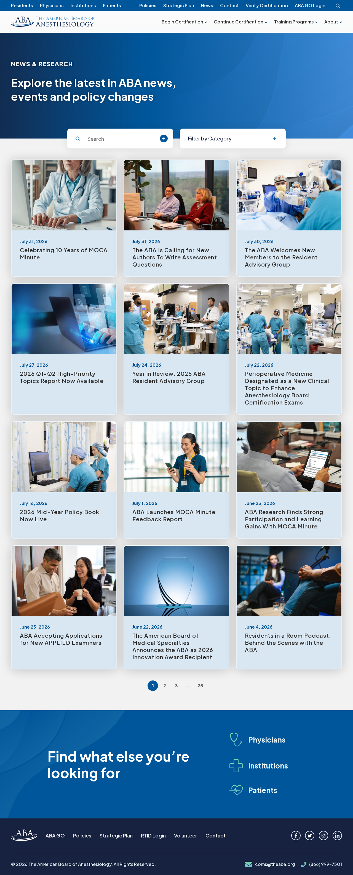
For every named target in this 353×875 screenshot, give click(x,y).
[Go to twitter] (309, 835)
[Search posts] (164, 138)
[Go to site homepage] (24, 835)
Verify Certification (267, 5)
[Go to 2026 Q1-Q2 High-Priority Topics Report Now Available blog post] (64, 349)
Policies (147, 5)
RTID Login (153, 835)
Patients (112, 5)
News (207, 5)
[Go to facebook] (296, 835)
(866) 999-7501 (325, 864)
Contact (229, 5)
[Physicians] (263, 740)
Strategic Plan (178, 5)
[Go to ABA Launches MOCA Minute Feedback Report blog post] (176, 480)
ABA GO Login (310, 5)
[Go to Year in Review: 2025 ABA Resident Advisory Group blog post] (176, 349)
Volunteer (185, 835)
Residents (22, 5)
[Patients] (263, 790)
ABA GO (55, 835)
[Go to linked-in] (337, 835)
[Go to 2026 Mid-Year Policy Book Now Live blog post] (64, 480)
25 (200, 685)
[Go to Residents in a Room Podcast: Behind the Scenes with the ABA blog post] (289, 607)
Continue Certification (238, 22)
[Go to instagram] (323, 835)
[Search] (338, 5)
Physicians (52, 5)
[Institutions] (263, 765)
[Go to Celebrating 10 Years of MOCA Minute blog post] (64, 218)
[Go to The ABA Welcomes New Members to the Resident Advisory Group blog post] (289, 218)
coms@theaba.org (275, 864)
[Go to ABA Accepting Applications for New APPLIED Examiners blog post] (64, 607)
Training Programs (294, 22)
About (331, 22)
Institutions (83, 5)
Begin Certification (182, 22)
